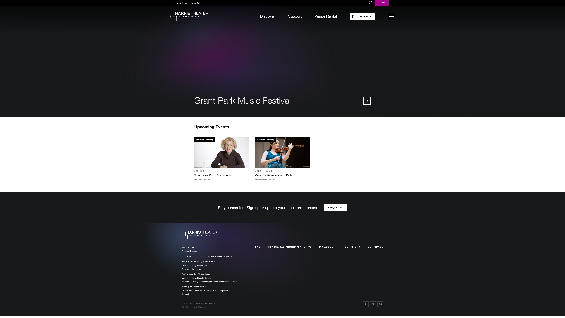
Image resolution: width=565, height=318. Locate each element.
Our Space (375, 247)
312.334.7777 (198, 256)
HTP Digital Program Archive (290, 247)
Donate (382, 3)
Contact (185, 294)
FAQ (258, 247)
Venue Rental (326, 16)
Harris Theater (182, 3)
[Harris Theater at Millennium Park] (189, 16)
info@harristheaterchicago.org (219, 256)
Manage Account (335, 208)
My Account (328, 247)
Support (295, 16)
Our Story (352, 247)
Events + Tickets (364, 17)
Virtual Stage (196, 3)
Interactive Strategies (197, 307)
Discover (267, 16)
